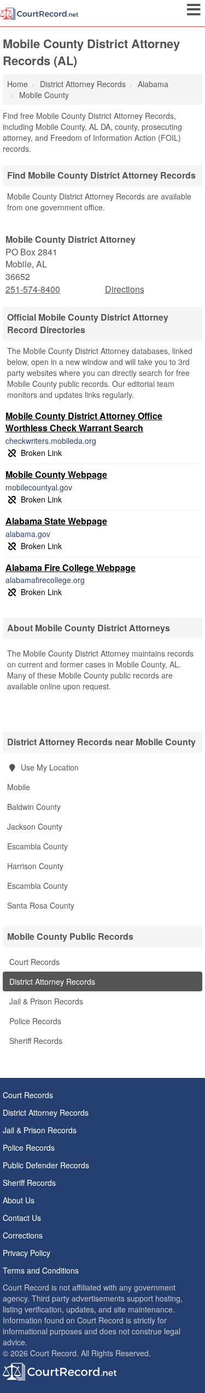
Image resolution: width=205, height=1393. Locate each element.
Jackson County (34, 826)
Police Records (34, 1020)
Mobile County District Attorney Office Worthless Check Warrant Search (83, 422)
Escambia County (37, 846)
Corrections (23, 1235)
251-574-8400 (32, 289)
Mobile (18, 786)
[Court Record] (39, 12)
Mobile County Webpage (56, 474)
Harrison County (35, 865)
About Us (18, 1200)
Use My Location (49, 767)
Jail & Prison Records (45, 1001)
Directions (124, 289)
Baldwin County (34, 806)
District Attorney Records (51, 981)
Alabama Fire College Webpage (70, 567)
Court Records (33, 961)
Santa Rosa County (40, 905)
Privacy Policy (26, 1252)
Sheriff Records (34, 1040)
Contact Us (22, 1217)
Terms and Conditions (41, 1270)
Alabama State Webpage (56, 521)
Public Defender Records (46, 1165)
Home (17, 83)
